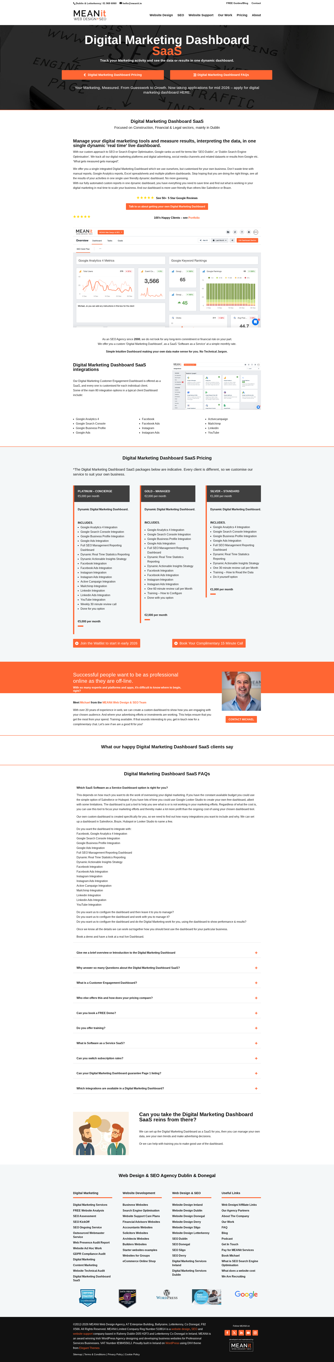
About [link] (256, 16)
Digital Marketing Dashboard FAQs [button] (223, 81)
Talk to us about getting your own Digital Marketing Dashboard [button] (167, 213)
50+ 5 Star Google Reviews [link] (180, 204)
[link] (90, 15)
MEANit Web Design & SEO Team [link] (124, 709)
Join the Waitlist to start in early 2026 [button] (108, 650)
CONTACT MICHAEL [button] (241, 726)
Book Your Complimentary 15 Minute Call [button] (211, 650)
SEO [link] (180, 16)
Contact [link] (256, 3)
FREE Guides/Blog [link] (237, 3)
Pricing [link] (242, 16)
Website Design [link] (161, 16)
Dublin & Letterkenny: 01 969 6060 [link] (96, 3)
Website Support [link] (201, 16)
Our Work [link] (225, 16)
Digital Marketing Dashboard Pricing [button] (115, 81)
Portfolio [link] (194, 224)
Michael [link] (85, 709)
